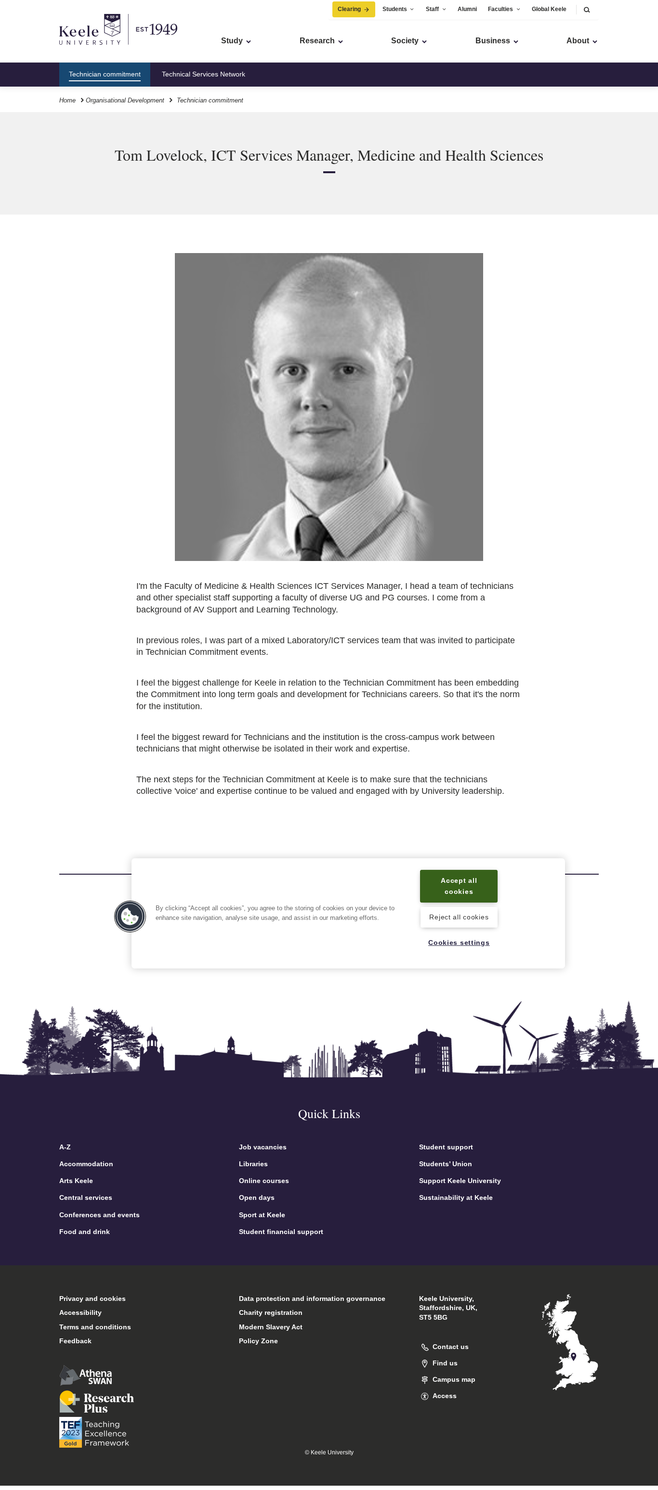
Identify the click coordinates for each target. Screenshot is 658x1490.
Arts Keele (76, 1180)
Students (394, 9)
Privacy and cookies (92, 1298)
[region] (348, 913)
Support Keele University (460, 1180)
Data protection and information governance (312, 1298)
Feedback (75, 1341)
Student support (446, 1147)
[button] (587, 9)
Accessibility (80, 1312)
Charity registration (271, 1312)
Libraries (253, 1164)
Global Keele (549, 9)
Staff (432, 9)
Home (67, 100)
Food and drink (84, 1231)
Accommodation (86, 1164)
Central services (85, 1197)
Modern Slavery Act (271, 1327)
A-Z (65, 1147)
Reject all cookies (458, 917)
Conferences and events (99, 1215)
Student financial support (281, 1231)
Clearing (349, 9)
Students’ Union (445, 1164)
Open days (257, 1197)
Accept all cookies (459, 886)
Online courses (264, 1180)
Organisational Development (125, 100)
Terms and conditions (95, 1327)
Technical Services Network (203, 74)
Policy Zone (258, 1341)
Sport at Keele (262, 1215)
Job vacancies (263, 1147)
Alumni (467, 9)
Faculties (500, 9)
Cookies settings (459, 942)
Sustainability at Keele (456, 1197)
